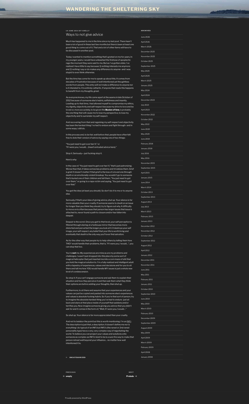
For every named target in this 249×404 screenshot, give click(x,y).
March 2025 (146, 81)
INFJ (129, 321)
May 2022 (145, 124)
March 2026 (146, 47)
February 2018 (147, 144)
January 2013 (146, 221)
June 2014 (145, 182)
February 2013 (147, 216)
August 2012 (146, 245)
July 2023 (145, 105)
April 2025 (145, 76)
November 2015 (148, 163)
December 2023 (148, 100)
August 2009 (146, 328)
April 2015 (145, 173)
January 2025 (146, 85)
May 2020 (145, 134)
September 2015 (148, 168)
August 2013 (146, 202)
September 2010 (148, 294)
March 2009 (146, 342)
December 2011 (147, 260)
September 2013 (148, 197)
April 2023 (145, 110)
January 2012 (146, 255)
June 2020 (145, 129)
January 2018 (146, 148)
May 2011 (145, 275)
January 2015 (146, 178)
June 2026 (145, 37)
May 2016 (145, 158)
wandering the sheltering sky (113, 9)
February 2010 (147, 313)
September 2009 (148, 323)
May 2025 (145, 71)
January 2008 (147, 357)
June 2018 (145, 139)
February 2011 (147, 279)
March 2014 (146, 187)
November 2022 (148, 114)
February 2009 (147, 347)
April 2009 (145, 338)
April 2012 (145, 250)
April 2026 (145, 42)
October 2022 (147, 119)
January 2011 (146, 284)
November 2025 (148, 56)
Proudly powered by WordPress (78, 398)
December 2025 (148, 51)
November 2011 (147, 265)
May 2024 (145, 90)
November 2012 (148, 231)
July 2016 (145, 153)
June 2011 (145, 270)
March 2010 (146, 308)
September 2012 (148, 241)
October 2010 (147, 289)
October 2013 (147, 192)
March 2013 (146, 211)
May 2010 (145, 304)
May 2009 (145, 333)
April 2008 (145, 352)
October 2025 (147, 61)
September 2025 (148, 66)
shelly (86, 31)
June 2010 (145, 299)
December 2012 (147, 226)
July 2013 (145, 207)
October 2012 (147, 236)
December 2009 (148, 318)
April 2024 (145, 95)
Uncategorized (78, 357)
